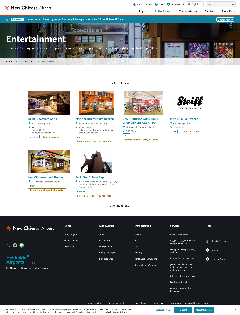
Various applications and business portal (189, 303)
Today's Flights (70, 234)
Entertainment (105, 246)
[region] (120, 310)
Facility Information (179, 234)
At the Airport (163, 11)
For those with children (180, 282)
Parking (138, 252)
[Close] (235, 310)
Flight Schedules (71, 240)
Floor (208, 225)
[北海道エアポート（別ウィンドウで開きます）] (20, 258)
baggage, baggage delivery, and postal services (182, 242)
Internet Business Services (182, 258)
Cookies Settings (163, 309)
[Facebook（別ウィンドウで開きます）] (15, 245)
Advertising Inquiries (117, 303)
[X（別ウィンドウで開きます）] (8, 245)
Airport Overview (93, 303)
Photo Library (140, 303)
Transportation (188, 11)
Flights (143, 11)
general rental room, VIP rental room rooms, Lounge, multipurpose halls (182, 267)
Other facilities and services (182, 276)
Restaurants (104, 240)
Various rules (158, 303)
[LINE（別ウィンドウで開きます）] (21, 246)
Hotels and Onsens (107, 252)
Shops (102, 234)
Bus (136, 240)
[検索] (233, 4)
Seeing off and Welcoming (146, 264)
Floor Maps (229, 11)
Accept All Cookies (204, 309)
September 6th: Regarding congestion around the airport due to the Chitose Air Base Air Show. (75, 19)
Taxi (136, 246)
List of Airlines (70, 246)
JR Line (138, 234)
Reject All (183, 309)
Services (210, 11)
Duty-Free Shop (106, 258)
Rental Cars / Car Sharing (146, 258)
